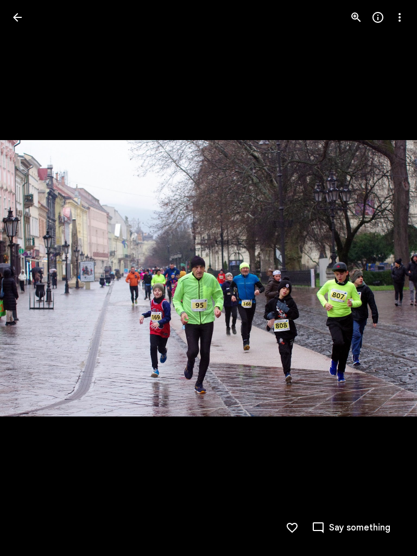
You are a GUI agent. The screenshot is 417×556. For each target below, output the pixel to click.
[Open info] (378, 17)
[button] (30, 278)
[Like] (292, 527)
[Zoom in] (356, 17)
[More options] (399, 17)
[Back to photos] (17, 17)
